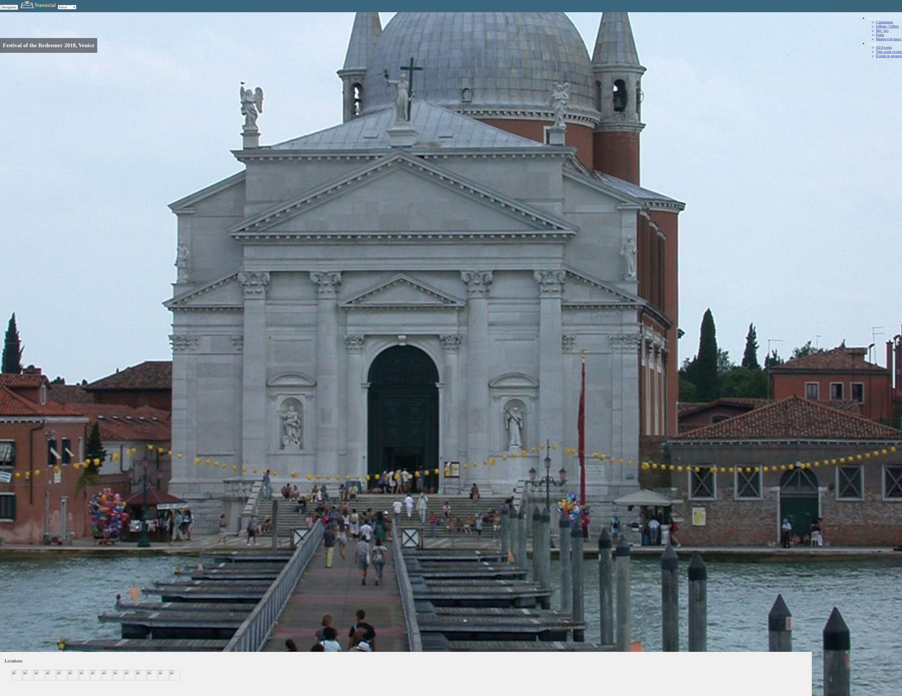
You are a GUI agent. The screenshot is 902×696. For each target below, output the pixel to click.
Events (872, 43)
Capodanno (884, 22)
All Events (884, 48)
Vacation (873, 18)
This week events (889, 52)
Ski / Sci (882, 31)
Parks (880, 35)
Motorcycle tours (888, 39)
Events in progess (889, 56)
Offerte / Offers (887, 26)
